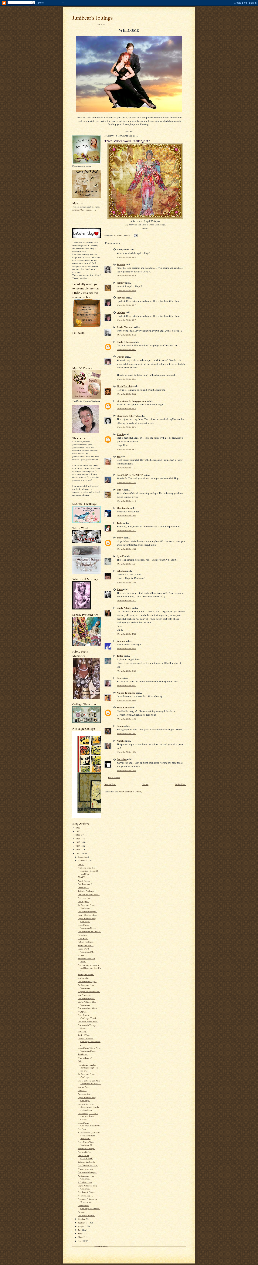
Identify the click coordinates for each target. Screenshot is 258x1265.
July (80, 1229)
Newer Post (110, 784)
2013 (78, 842)
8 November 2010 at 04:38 (126, 276)
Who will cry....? (85, 1057)
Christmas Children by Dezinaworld (87, 1200)
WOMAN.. (82, 1011)
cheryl (120, 537)
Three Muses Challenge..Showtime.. (89, 1207)
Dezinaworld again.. (86, 998)
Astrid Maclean (125, 327)
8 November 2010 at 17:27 (126, 600)
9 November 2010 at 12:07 (126, 733)
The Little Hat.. (84, 898)
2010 (78, 853)
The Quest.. (83, 1129)
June (80, 1233)
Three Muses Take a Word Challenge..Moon (89, 1049)
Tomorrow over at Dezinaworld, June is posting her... (88, 1106)
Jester (120, 655)
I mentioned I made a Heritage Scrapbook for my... (88, 1067)
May (80, 1237)
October (82, 1218)
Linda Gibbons (125, 342)
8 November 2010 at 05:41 (126, 349)
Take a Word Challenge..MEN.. (87, 950)
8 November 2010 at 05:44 (126, 379)
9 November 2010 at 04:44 (126, 648)
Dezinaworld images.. (87, 981)
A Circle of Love (85, 1182)
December (82, 856)
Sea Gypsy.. (83, 1054)
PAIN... (81, 1061)
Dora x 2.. (82, 1090)
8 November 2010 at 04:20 (126, 257)
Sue (119, 456)
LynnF (120, 556)
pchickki (121, 570)
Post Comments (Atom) (130, 791)
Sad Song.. (82, 1031)
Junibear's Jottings (92, 17)
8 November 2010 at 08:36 (126, 427)
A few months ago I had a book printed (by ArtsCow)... (89, 1135)
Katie (120, 589)
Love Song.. (83, 938)
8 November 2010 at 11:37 (126, 468)
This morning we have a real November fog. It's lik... (89, 968)
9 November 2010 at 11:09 (126, 719)
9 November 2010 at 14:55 (126, 770)
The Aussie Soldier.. (86, 1215)
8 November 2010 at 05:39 (126, 335)
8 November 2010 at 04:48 (126, 290)
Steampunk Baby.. (85, 945)
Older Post (180, 784)
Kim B (120, 434)
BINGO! (81, 877)
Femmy (121, 282)
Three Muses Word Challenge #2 (86, 1143)
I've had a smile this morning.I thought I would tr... (88, 870)
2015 (78, 834)
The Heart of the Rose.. (88, 1021)
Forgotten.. (82, 934)
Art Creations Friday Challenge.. (86, 906)
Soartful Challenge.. (86, 1148)
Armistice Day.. (84, 1093)
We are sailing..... (85, 1195)
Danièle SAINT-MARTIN (130, 475)
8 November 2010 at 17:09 (126, 582)
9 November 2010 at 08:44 (126, 700)
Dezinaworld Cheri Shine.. (89, 931)
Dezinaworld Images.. (87, 911)
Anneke (121, 740)
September (83, 1222)
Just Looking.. (84, 978)
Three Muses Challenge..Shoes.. (87, 926)
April (80, 1241)
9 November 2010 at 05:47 (126, 685)
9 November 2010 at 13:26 (126, 752)
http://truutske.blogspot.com (132, 401)
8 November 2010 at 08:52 (126, 449)
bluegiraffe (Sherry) (127, 415)
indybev (121, 297)
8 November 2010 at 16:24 (126, 564)
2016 (78, 831)
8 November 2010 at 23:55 (126, 634)
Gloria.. (81, 864)
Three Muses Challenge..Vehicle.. (88, 1017)
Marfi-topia (123, 508)
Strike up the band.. (86, 1161)
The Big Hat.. (83, 901)
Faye (119, 678)
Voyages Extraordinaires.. (89, 991)
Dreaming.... (83, 887)
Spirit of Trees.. (84, 1035)
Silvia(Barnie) (124, 386)
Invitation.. (82, 955)
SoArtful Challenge (86, 891)
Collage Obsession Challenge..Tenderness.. (89, 1041)
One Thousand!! (85, 884)
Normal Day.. (83, 1087)
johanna (121, 641)
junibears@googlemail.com (84, 209)
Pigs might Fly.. (84, 1151)
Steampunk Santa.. (86, 974)
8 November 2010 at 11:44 (126, 482)
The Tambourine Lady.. (88, 1165)
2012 (78, 846)
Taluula (121, 264)
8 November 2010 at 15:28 (126, 549)
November (83, 860)
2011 (78, 849)
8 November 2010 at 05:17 (126, 305)
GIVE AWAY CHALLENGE (85, 1157)
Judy (119, 523)
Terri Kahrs (123, 707)
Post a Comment (114, 777)
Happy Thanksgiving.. (87, 914)
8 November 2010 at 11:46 (126, 501)
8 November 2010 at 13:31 (126, 530)
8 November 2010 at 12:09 (126, 515)
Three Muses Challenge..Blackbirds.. (89, 1124)
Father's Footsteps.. (86, 941)
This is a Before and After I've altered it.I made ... (89, 1082)
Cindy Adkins (124, 607)
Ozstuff (120, 356)
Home (145, 784)
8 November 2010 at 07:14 (126, 408)
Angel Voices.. (84, 880)
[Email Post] (135, 235)
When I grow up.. (85, 1168)
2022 (78, 827)
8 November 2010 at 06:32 (126, 394)
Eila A (120, 489)
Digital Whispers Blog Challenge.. (87, 1187)
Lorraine (122, 759)
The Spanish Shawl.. (86, 1192)
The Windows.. (84, 994)
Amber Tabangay (126, 692)
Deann (120, 726)
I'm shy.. (81, 1211)
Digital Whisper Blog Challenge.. (87, 920)
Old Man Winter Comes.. (89, 894)
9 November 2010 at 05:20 (126, 671)
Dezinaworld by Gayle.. (88, 1008)
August (81, 1226)
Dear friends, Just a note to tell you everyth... (88, 1116)
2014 (78, 838)
